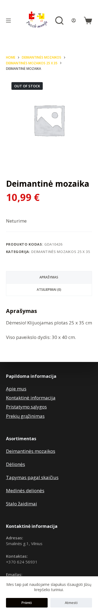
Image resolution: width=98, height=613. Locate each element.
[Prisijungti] (74, 20)
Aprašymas (48, 277)
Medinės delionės (25, 490)
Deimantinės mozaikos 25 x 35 (60, 251)
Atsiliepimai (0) (49, 289)
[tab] (49, 277)
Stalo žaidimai (21, 503)
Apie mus (16, 388)
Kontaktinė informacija (31, 398)
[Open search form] (59, 20)
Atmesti (71, 602)
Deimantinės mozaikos (30, 451)
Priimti (27, 602)
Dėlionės (15, 464)
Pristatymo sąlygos (26, 407)
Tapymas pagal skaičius (32, 477)
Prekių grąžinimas (25, 416)
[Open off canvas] (8, 20)
